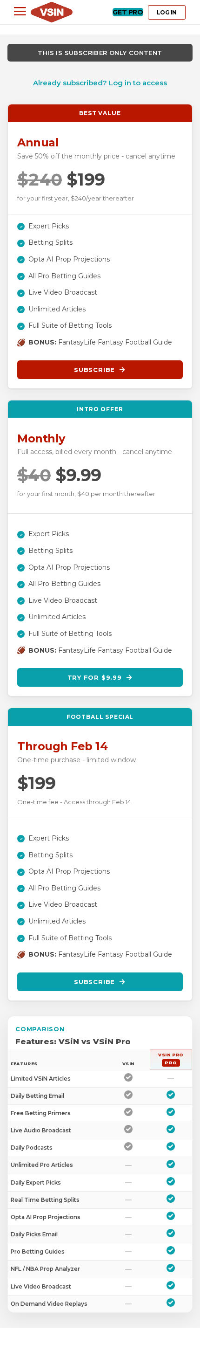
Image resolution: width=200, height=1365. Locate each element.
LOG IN (167, 12)
